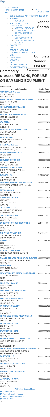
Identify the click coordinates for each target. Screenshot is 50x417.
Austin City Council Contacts (13, 396)
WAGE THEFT (15, 45)
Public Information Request (12, 394)
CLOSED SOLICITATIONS (25, 30)
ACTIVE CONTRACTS (23, 38)
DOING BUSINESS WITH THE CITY (23, 16)
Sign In (38, 9)
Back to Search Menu (26, 389)
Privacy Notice (8, 398)
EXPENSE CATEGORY (18, 64)
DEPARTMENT (15, 57)
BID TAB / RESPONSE (23, 33)
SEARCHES (19, 21)
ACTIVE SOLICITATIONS (24, 28)
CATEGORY (14, 60)
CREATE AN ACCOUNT (19, 50)
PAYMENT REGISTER (18, 67)
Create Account (43, 11)
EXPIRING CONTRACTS (24, 40)
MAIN (12, 47)
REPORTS (19, 42)
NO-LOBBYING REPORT (19, 23)
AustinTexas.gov (8, 391)
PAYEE (12, 62)
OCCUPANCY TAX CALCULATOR (22, 52)
